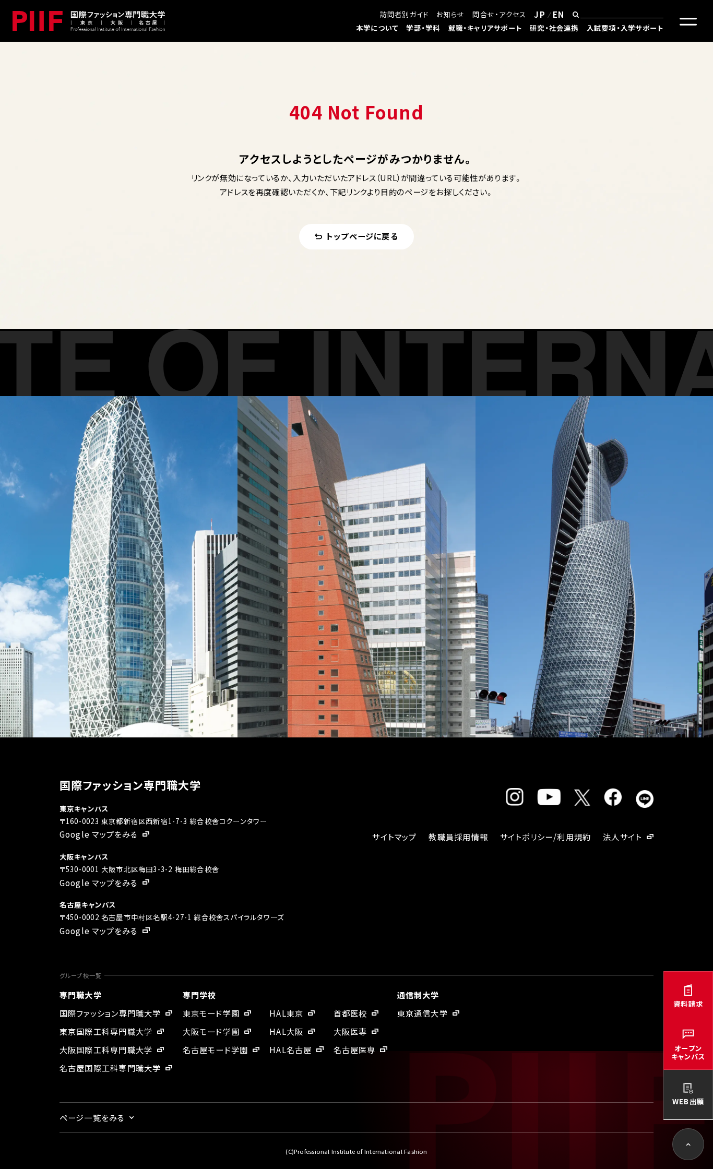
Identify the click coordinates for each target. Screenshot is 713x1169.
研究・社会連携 (554, 28)
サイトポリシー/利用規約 (545, 836)
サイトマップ (394, 836)
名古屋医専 (355, 1049)
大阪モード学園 (211, 1031)
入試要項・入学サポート (625, 28)
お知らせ (450, 14)
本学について (377, 28)
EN (558, 14)
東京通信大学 (422, 1013)
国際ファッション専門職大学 (110, 1013)
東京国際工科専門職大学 (106, 1031)
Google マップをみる (99, 834)
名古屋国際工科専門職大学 (110, 1067)
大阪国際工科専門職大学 (106, 1049)
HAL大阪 (286, 1031)
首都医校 (350, 1013)
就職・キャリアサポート (485, 28)
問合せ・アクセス (499, 14)
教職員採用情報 (458, 836)
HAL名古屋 (290, 1049)
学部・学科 (423, 28)
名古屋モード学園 (215, 1049)
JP (539, 14)
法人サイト (622, 836)
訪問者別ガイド (404, 14)
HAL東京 (286, 1013)
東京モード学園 (211, 1013)
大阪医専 (350, 1031)
